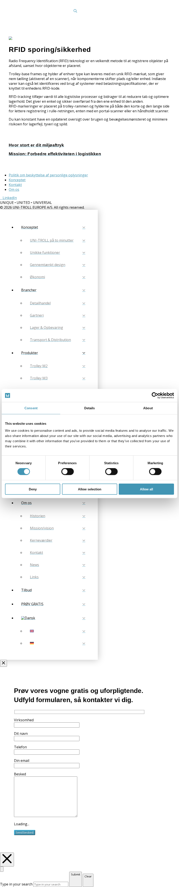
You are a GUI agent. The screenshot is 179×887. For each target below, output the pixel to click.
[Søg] (75, 11)
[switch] (67, 471)
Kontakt (15, 184)
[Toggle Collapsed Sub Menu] (53, 618)
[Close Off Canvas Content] (3, 663)
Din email (21, 760)
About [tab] (148, 408)
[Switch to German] (57, 643)
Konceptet (17, 179)
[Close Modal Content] (1, 869)
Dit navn (21, 733)
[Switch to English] (57, 631)
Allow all (146, 489)
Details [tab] (89, 408)
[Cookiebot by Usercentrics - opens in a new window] (155, 395)
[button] (156, 11)
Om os (14, 189)
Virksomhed (24, 720)
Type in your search (16, 884)
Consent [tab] (31, 408)
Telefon (20, 747)
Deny (33, 489)
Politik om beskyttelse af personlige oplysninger (48, 175)
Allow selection (89, 489)
